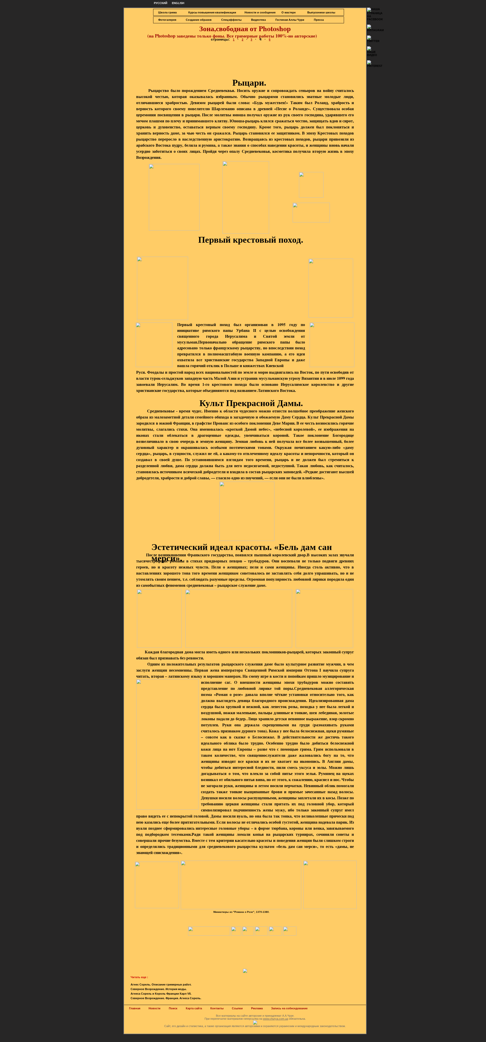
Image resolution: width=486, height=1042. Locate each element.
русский (160, 3)
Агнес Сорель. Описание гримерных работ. (161, 984)
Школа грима (167, 12)
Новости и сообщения (260, 12)
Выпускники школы (321, 12)
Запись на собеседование (289, 1008)
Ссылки (237, 1008)
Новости (154, 1008)
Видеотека (258, 19)
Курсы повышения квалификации (212, 12)
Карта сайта (194, 1008)
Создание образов (199, 19)
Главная (134, 1008)
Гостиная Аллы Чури (289, 19)
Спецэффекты (231, 19)
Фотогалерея (167, 19)
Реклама (257, 1008)
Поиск (173, 1008)
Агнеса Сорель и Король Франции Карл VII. (161, 993)
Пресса (319, 19)
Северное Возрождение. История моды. (159, 989)
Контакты (217, 1008)
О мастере (288, 12)
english (178, 3)
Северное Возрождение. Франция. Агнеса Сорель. (166, 998)
